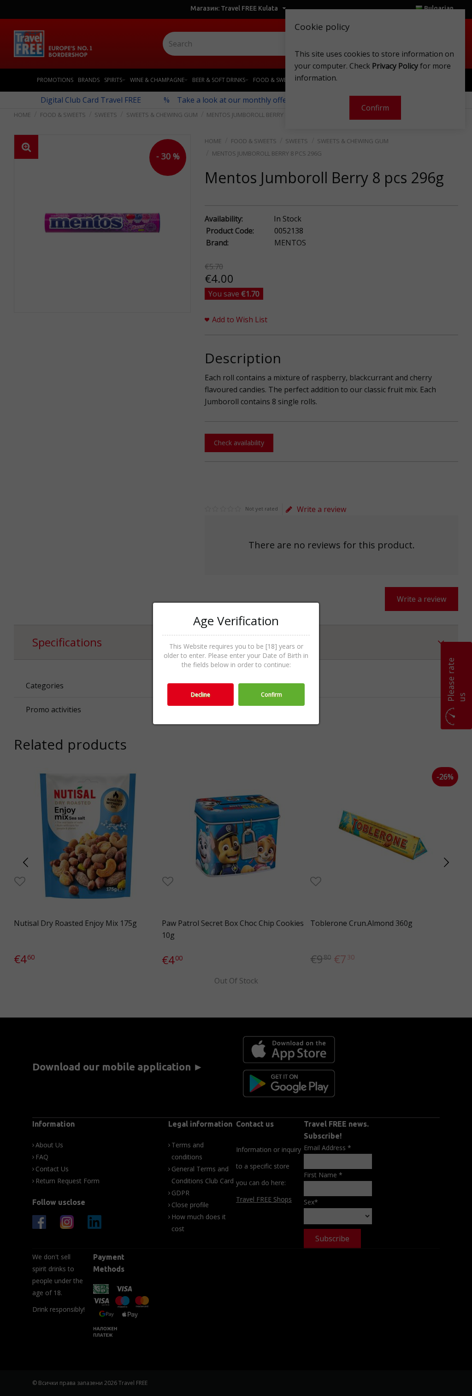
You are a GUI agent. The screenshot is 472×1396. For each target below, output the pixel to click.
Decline (200, 694)
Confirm (271, 694)
